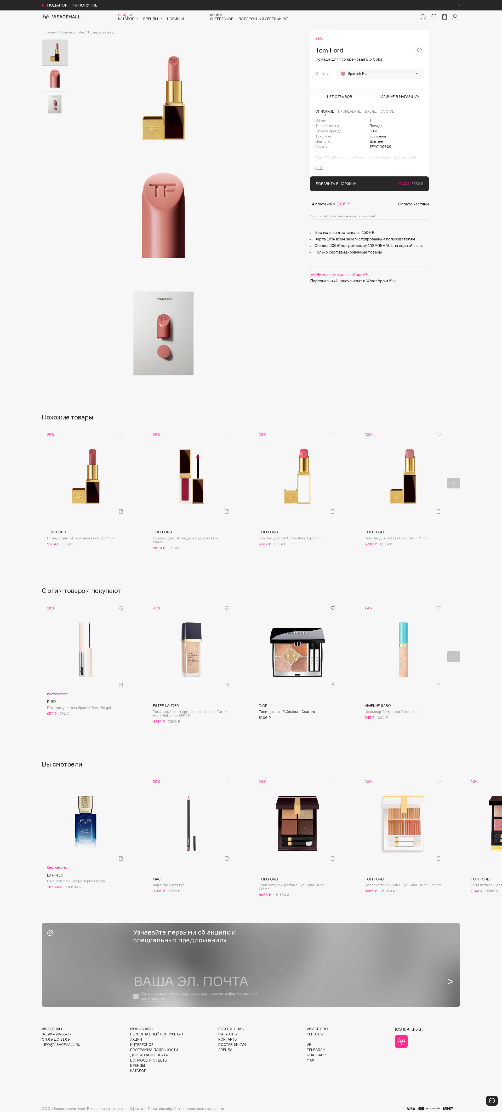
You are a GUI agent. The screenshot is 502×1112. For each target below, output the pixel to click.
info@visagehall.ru (61, 1045)
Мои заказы (141, 1029)
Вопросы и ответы (149, 1060)
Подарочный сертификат (263, 19)
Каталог (138, 1071)
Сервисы (315, 1034)
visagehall (52, 1029)
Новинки (175, 19)
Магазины (227, 1034)
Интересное (221, 19)
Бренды (137, 1066)
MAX (310, 1060)
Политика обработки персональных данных (186, 1109)
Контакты (227, 1039)
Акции (216, 15)
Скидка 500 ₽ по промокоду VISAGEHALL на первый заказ (369, 245)
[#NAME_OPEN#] (492, 1101)
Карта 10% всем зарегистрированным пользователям (365, 239)
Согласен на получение (199, 996)
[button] (48, 483)
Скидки (125, 15)
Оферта (136, 1109)
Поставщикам (232, 1045)
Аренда (225, 1050)
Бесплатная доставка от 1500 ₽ (344, 232)
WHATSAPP (316, 1055)
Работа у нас (231, 1029)
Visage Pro (317, 1029)
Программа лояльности (154, 1050)
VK (309, 1045)
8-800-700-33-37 (56, 1034)
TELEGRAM (316, 1050)
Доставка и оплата (149, 1055)
